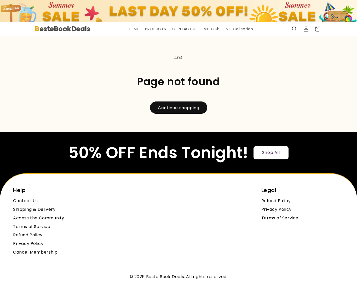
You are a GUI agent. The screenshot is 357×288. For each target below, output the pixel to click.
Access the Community (38, 218)
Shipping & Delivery (34, 209)
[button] (294, 29)
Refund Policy (28, 235)
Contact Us (25, 201)
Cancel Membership (35, 252)
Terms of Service (31, 227)
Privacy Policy (28, 244)
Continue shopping (178, 107)
